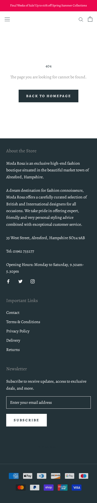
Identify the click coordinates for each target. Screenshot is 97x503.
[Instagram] (33, 281)
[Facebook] (8, 281)
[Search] (81, 19)
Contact (12, 312)
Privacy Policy (17, 331)
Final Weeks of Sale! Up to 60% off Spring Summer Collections (48, 5)
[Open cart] (90, 19)
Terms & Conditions (23, 322)
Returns (13, 350)
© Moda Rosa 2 (48, 447)
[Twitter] (20, 281)
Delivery (13, 340)
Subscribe (26, 420)
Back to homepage (48, 96)
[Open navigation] (7, 19)
